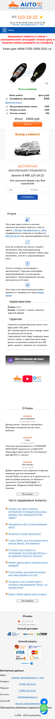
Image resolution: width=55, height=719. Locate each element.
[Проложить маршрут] (41, 17)
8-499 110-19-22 (33, 175)
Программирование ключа (23, 106)
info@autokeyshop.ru (27, 697)
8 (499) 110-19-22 (27, 684)
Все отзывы (27, 494)
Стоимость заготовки (22, 98)
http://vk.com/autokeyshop (27, 703)
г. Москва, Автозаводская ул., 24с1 (27, 25)
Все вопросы (27, 601)
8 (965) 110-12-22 (27, 690)
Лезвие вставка (18, 110)
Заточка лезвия (18, 113)
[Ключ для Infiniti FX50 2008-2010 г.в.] (27, 86)
